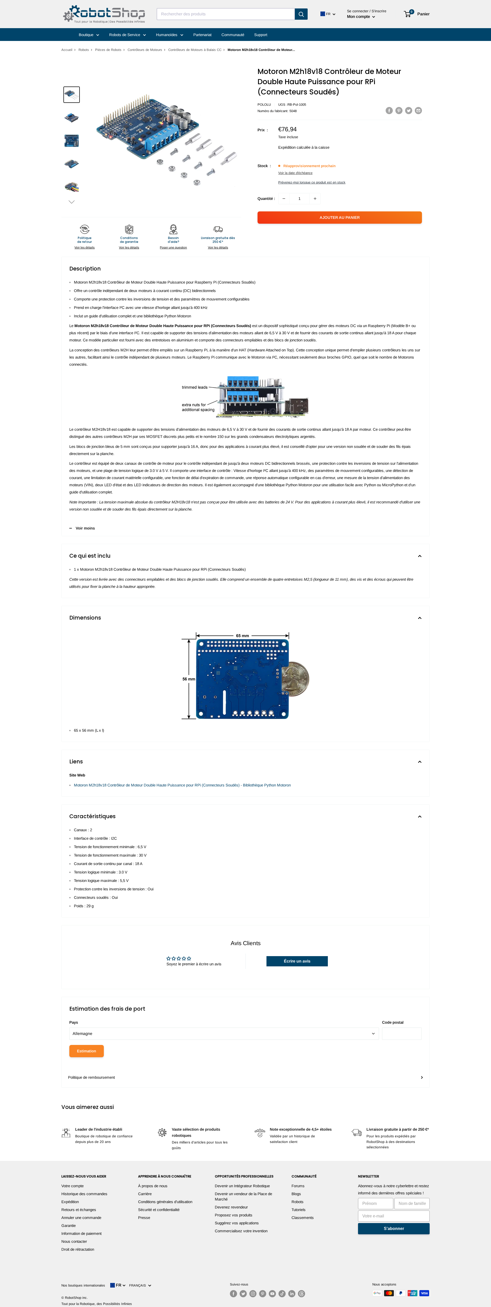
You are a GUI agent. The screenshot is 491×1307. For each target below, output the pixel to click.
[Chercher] (301, 14)
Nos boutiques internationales (83, 1285)
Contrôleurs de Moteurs (145, 50)
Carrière (145, 1194)
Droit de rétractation (77, 1249)
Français (138, 1285)
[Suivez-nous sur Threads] (301, 1293)
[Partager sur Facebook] (389, 110)
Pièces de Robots (108, 50)
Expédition (70, 1202)
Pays (73, 1022)
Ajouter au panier (340, 217)
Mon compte (359, 16)
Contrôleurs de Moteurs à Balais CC (194, 50)
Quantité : (266, 198)
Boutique (86, 35)
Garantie (68, 1225)
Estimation (86, 1051)
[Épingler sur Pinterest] (399, 110)
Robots (84, 50)
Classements (303, 1217)
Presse (144, 1217)
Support (260, 35)
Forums (298, 1186)
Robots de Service (125, 35)
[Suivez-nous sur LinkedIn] (291, 1293)
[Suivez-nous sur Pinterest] (262, 1293)
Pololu (264, 104)
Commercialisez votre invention (241, 1231)
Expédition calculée (294, 147)
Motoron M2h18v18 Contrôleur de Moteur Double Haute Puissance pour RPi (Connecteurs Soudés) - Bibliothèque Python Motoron (182, 785)
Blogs (296, 1194)
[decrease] (283, 198)
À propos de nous (153, 1186)
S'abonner (394, 1228)
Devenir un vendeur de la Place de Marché (243, 1196)
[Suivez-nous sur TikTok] (282, 1293)
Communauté (232, 35)
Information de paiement (81, 1233)
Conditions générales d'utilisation (165, 1202)
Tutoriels (299, 1209)
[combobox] (226, 14)
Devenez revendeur (231, 1207)
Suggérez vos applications (237, 1223)
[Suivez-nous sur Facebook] (233, 1293)
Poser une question (173, 247)
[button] (71, 201)
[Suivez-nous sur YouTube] (272, 1293)
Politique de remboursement (91, 1077)
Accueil (66, 50)
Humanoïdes (167, 35)
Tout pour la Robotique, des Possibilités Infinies (96, 1304)
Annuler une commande (81, 1217)
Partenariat (202, 35)
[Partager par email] (418, 110)
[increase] (315, 198)
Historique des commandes (84, 1194)
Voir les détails (84, 247)
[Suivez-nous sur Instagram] (252, 1293)
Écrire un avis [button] (297, 961)
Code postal (393, 1022)
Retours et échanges (78, 1209)
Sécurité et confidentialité (159, 1209)
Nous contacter (74, 1241)
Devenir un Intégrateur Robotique (242, 1186)
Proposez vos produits (233, 1215)
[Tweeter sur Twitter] (408, 110)
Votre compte (72, 1186)
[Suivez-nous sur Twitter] (243, 1293)
